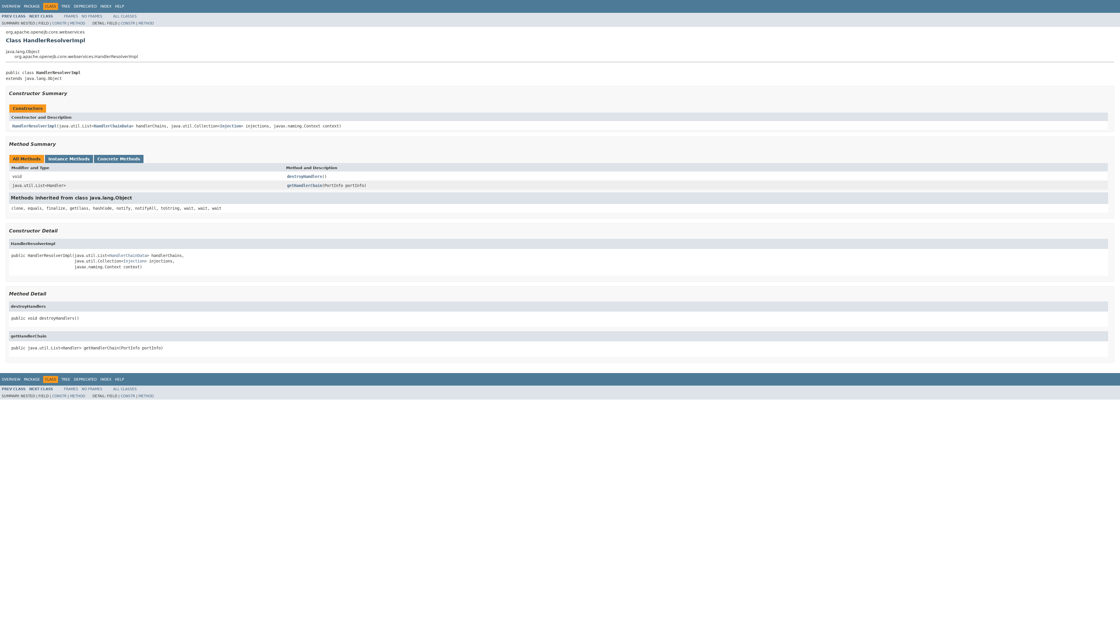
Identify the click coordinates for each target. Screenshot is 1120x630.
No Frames (92, 16)
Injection (230, 126)
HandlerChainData (112, 126)
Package (32, 6)
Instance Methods (69, 159)
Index (105, 6)
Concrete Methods (118, 159)
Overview (11, 6)
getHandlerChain (304, 185)
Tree (65, 6)
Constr (59, 23)
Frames (71, 16)
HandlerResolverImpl (34, 126)
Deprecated (85, 6)
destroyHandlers (304, 176)
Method (77, 23)
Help (119, 6)
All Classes (125, 16)
